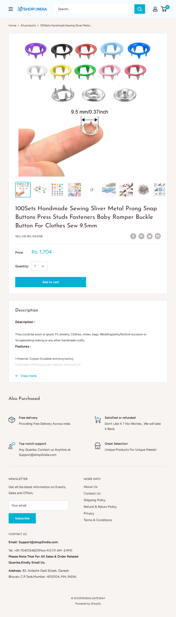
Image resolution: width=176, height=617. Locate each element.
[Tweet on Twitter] (150, 236)
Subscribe (22, 518)
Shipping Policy (95, 500)
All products (28, 25)
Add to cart (50, 282)
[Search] (139, 9)
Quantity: (22, 266)
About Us (90, 487)
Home (12, 25)
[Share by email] (158, 236)
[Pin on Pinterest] (141, 236)
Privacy (89, 513)
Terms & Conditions (98, 520)
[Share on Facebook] (133, 236)
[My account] (155, 9)
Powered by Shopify (88, 603)
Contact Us (92, 493)
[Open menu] (11, 9)
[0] (164, 9)
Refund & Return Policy (100, 507)
